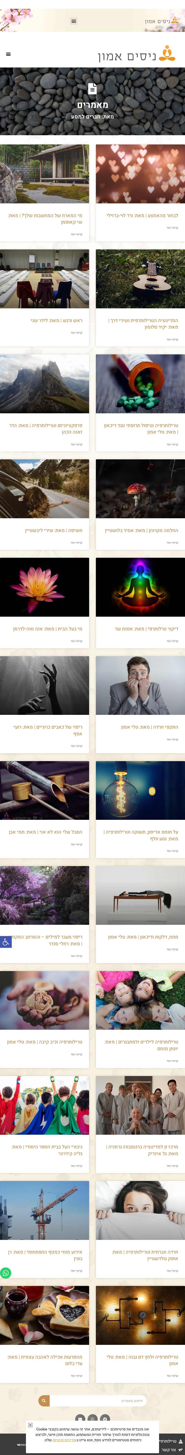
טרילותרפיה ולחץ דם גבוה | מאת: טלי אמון (142, 1360)
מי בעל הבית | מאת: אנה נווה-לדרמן (47, 628)
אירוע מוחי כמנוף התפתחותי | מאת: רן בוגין (45, 1255)
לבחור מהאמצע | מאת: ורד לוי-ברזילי (142, 215)
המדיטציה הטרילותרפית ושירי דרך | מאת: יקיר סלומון (143, 324)
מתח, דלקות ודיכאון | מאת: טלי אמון (143, 937)
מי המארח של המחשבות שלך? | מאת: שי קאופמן (45, 219)
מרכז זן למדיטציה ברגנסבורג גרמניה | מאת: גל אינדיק (142, 1150)
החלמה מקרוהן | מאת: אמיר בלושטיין (141, 530)
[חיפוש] (44, 1400)
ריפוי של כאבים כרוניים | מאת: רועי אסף (48, 730)
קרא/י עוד (172, 228)
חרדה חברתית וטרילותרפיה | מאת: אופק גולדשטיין (145, 1255)
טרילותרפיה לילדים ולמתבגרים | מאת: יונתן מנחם (141, 1045)
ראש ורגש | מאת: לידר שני (56, 320)
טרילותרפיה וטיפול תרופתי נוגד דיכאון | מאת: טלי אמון (141, 429)
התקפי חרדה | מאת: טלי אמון (149, 727)
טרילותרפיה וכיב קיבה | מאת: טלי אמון (44, 1042)
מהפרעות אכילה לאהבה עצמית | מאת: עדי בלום (44, 1360)
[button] (6, 942)
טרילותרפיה (166, 1441)
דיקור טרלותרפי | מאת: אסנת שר (146, 628)
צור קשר (169, 1450)
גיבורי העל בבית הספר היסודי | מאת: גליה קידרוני (47, 1150)
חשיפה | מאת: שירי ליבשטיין (53, 530)
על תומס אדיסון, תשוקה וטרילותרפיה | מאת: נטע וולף (141, 835)
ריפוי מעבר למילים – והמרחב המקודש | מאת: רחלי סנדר (44, 940)
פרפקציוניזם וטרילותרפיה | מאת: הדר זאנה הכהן (45, 429)
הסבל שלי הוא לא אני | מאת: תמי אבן (45, 832)
